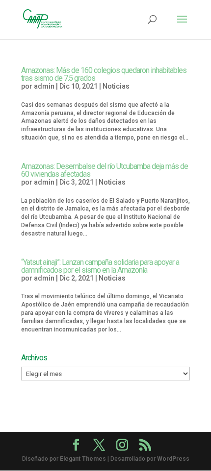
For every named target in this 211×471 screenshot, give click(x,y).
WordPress (173, 458)
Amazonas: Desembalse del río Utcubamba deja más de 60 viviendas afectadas (104, 170)
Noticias (116, 86)
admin (44, 86)
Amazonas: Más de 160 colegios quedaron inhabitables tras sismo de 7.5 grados (103, 74)
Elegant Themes (83, 458)
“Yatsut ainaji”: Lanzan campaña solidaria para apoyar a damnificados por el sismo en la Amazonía (100, 266)
